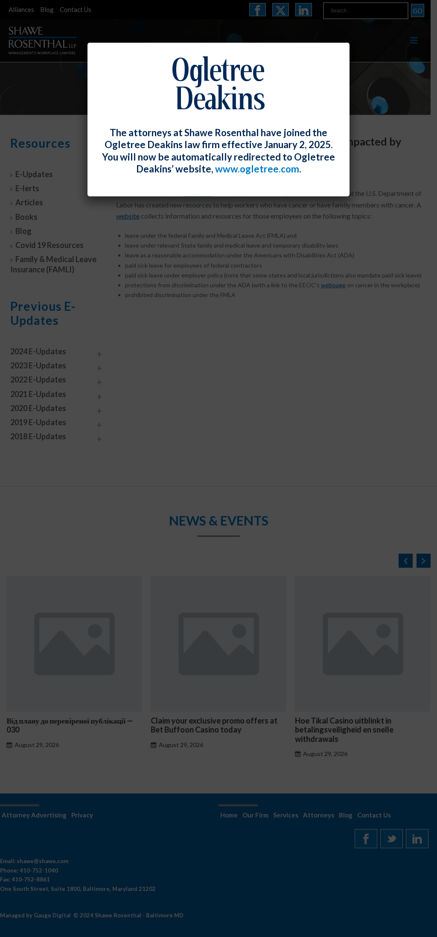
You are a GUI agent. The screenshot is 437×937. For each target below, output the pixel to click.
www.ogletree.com (257, 169)
